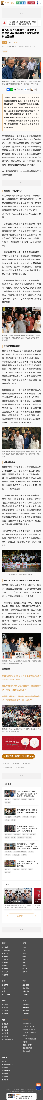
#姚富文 (32, 817)
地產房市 (5, 975)
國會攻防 (25, 988)
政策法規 (5, 972)
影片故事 (5, 1030)
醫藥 (24, 956)
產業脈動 (5, 956)
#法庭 (5, 51)
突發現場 (5, 985)
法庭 (3, 988)
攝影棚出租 (6, 1071)
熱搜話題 (5, 1008)
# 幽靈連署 (27, 763)
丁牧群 (14, 42)
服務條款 (5, 1080)
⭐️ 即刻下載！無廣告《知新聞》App (18, 756)
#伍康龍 (30, 852)
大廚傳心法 (26, 1036)
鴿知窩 (4, 1027)
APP (35, 89)
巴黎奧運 (25, 1014)
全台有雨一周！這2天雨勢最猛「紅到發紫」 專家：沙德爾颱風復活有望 (22, 23)
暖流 (3, 991)
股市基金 (5, 947)
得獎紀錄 (5, 1067)
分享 (8, 89)
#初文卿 (25, 817)
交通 (24, 947)
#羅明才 (7, 869)
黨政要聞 (25, 985)
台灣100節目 (27, 1023)
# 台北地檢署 (8, 768)
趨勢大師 (5, 969)
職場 (24, 966)
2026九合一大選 (28, 1026)
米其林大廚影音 (7, 1039)
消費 (24, 959)
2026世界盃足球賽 (29, 1033)
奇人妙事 (5, 1014)
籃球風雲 (25, 1004)
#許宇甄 (7, 799)
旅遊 (24, 950)
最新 (12, 3)
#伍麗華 (7, 802)
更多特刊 (21, 916)
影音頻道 (5, 1024)
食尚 (24, 953)
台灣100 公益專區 (28, 1030)
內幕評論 (25, 991)
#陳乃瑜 (24, 869)
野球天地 (25, 1008)
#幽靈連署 (16, 799)
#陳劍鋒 (7, 855)
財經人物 (5, 953)
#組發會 (31, 799)
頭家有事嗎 (26, 1051)
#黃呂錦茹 (17, 817)
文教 (24, 963)
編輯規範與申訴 (7, 1064)
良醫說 (24, 1042)
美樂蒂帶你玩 (27, 1048)
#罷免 (7, 820)
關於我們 (5, 1061)
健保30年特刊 (27, 1045)
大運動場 (25, 1011)
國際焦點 (5, 966)
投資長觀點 (6, 950)
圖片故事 (5, 1033)
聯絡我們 (5, 1074)
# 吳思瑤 (6, 763)
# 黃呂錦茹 (20, 768)
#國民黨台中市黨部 (20, 852)
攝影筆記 (5, 1036)
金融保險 (5, 959)
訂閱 (28, 89)
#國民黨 (24, 799)
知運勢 (24, 972)
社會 (4, 42)
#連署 (13, 820)
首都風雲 (25, 994)
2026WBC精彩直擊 (29, 1039)
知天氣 (24, 969)
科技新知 (5, 963)
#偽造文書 (20, 837)
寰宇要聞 (5, 1004)
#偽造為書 (16, 855)
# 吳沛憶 (16, 763)
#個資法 (28, 837)
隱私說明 (5, 1077)
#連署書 (7, 872)
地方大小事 (6, 994)
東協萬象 (5, 1011)
